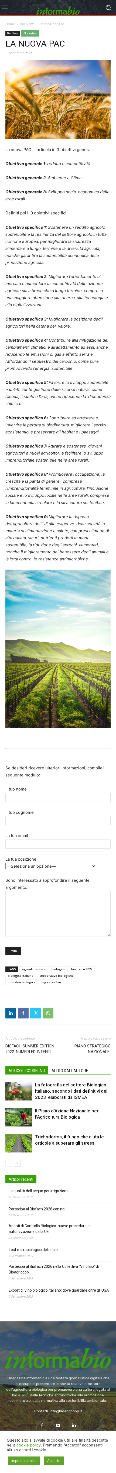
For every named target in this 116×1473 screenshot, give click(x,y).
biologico (58, 969)
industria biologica (22, 982)
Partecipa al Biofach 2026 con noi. (37, 1209)
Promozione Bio (51, 24)
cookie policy (28, 1445)
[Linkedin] (10, 1013)
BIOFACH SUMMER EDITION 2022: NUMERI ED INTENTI (29, 1049)
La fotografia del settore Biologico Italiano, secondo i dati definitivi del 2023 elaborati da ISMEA (71, 1091)
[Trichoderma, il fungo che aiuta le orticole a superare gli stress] (18, 1143)
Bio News (27, 24)
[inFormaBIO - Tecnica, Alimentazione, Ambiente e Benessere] (58, 7)
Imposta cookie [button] (24, 1460)
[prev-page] (8, 1163)
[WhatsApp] (48, 1013)
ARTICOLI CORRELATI (27, 1071)
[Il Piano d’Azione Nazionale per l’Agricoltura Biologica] (18, 1117)
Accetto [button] (53, 1460)
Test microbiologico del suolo (33, 1249)
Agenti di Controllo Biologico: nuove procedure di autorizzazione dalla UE (49, 1229)
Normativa (30, 33)
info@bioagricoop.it (66, 1411)
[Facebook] (23, 1013)
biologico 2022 (81, 969)
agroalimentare (34, 969)
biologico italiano (20, 976)
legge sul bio (51, 982)
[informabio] (58, 1350)
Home (10, 24)
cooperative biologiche (56, 976)
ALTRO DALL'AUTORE (70, 1071)
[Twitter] (35, 1013)
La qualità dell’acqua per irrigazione (39, 1191)
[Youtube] (58, 1425)
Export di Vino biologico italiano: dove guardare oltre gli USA (59, 1290)
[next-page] (17, 1163)
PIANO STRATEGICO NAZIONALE (92, 1049)
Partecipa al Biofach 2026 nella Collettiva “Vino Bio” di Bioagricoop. (54, 1269)
